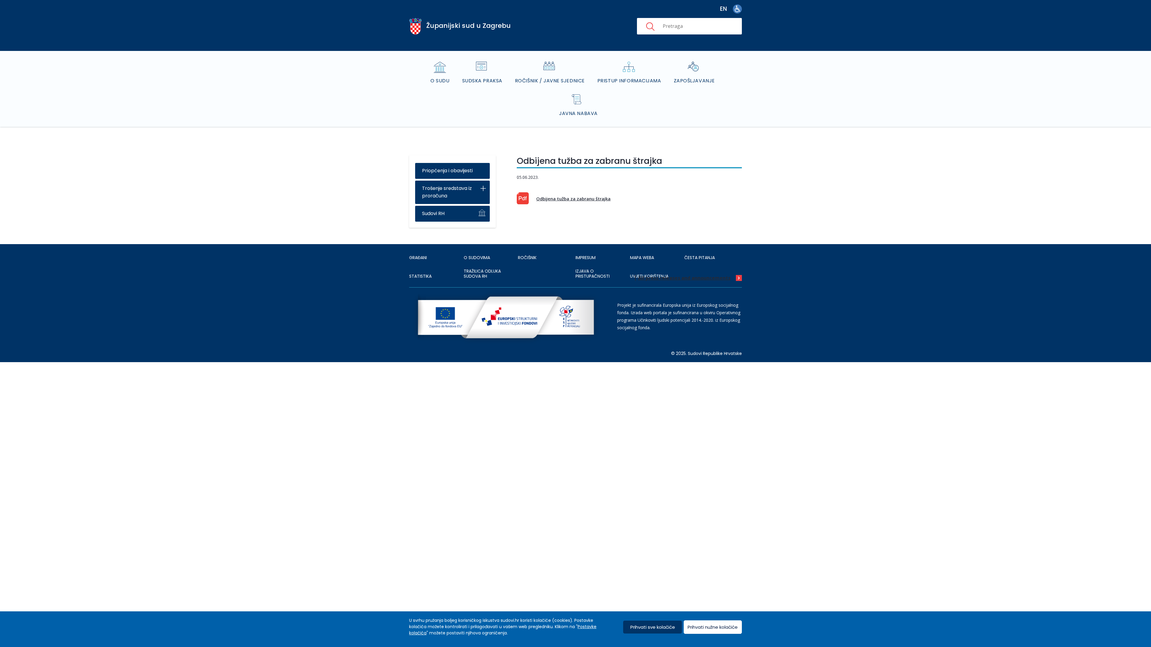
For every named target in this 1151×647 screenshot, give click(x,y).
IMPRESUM (586, 258)
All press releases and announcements (684, 278)
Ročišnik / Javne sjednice (550, 80)
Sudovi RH (433, 213)
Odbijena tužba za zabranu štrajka (573, 199)
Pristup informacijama (629, 80)
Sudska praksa (482, 80)
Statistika (420, 276)
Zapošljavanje (694, 80)
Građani (418, 258)
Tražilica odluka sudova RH (482, 273)
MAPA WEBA (642, 258)
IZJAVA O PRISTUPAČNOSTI (593, 273)
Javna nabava (578, 113)
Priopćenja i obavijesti (447, 170)
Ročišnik (527, 258)
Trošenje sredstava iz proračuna (447, 192)
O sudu (439, 80)
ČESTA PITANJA (699, 258)
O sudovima (477, 258)
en (723, 9)
